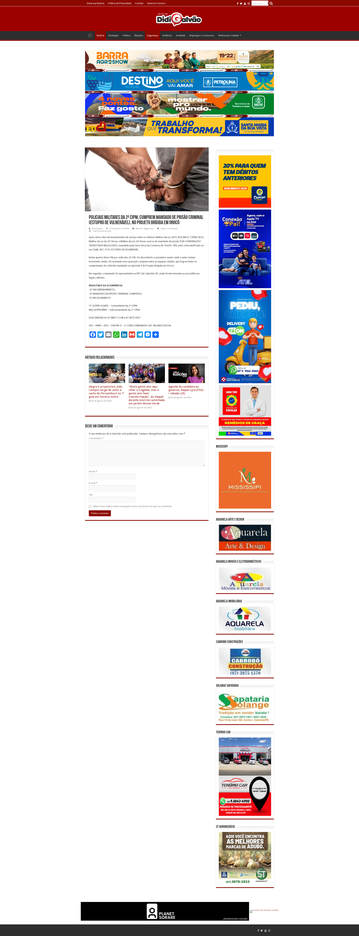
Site (91, 494)
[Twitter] (241, 3)
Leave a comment (169, 228)
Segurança (152, 35)
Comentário (96, 438)
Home (90, 35)
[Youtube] (244, 3)
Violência (167, 35)
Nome (93, 471)
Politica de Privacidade (119, 3)
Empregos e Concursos (201, 35)
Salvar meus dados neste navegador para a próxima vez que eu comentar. (132, 506)
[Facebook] (238, 3)
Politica (126, 35)
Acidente (180, 35)
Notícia (100, 35)
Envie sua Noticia (95, 3)
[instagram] (248, 3)
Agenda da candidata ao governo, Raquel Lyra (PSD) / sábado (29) (185, 390)
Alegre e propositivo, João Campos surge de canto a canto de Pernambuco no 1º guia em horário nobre (106, 391)
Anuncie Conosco (156, 3)
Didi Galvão (97, 228)
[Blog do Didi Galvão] (179, 19)
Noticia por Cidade (228, 35)
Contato (139, 3)
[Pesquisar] (271, 3)
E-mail (93, 483)
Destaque (113, 35)
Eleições (138, 35)
